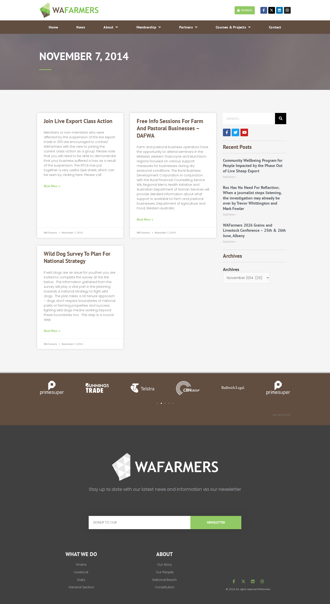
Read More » (52, 186)
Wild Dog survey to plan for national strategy (77, 257)
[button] (157, 403)
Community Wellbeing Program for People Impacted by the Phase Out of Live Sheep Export (252, 165)
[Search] (280, 118)
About (108, 27)
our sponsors (282, 415)
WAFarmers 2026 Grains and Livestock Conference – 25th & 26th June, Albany (254, 230)
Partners (186, 27)
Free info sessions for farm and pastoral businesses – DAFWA (170, 128)
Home (53, 27)
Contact (275, 27)
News (80, 27)
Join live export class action (78, 121)
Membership (146, 27)
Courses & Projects (231, 27)
